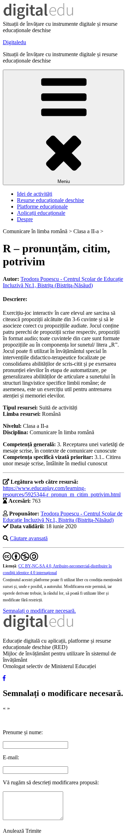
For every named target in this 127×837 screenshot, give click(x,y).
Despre (25, 219)
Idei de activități (34, 194)
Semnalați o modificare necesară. (39, 611)
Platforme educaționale (42, 207)
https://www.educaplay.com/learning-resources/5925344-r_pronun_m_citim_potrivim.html (62, 491)
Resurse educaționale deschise (50, 200)
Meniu (64, 181)
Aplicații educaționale (41, 213)
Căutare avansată (29, 538)
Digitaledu (14, 42)
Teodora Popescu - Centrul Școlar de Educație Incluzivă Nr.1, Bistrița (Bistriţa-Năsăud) (63, 282)
